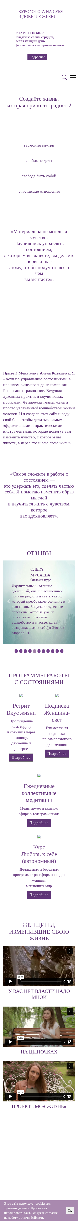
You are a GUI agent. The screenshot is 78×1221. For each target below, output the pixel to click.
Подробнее (21, 757)
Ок (70, 1210)
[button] (3, 29)
